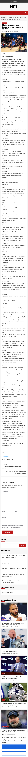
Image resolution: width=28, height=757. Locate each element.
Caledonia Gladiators (8, 70)
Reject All (14, 753)
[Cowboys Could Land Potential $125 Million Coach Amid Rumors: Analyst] (14, 638)
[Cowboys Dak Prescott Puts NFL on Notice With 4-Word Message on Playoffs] (14, 612)
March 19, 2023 (13, 31)
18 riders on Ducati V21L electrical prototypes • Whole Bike (11, 466)
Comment (5, 491)
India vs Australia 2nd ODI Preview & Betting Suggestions (16, 471)
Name (4, 511)
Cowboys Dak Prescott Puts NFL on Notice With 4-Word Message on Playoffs (13, 556)
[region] (14, 744)
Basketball (4, 23)
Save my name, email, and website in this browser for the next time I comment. (12, 526)
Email (16, 511)
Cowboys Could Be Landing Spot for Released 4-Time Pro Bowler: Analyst (13, 581)
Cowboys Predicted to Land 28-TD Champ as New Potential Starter (13, 575)
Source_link (5, 456)
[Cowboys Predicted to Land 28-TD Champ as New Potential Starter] (14, 692)
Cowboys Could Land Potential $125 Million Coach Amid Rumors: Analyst (13, 562)
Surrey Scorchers (15, 72)
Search (3, 539)
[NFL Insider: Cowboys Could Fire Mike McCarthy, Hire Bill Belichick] (14, 665)
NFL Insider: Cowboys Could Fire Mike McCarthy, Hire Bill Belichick (14, 569)
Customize (14, 750)
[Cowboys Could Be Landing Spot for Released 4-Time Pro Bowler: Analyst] (14, 719)
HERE (9, 445)
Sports (3, 619)
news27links (5, 31)
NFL (14, 6)
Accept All (14, 746)
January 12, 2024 (12, 626)
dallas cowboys (5, 726)
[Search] (25, 13)
